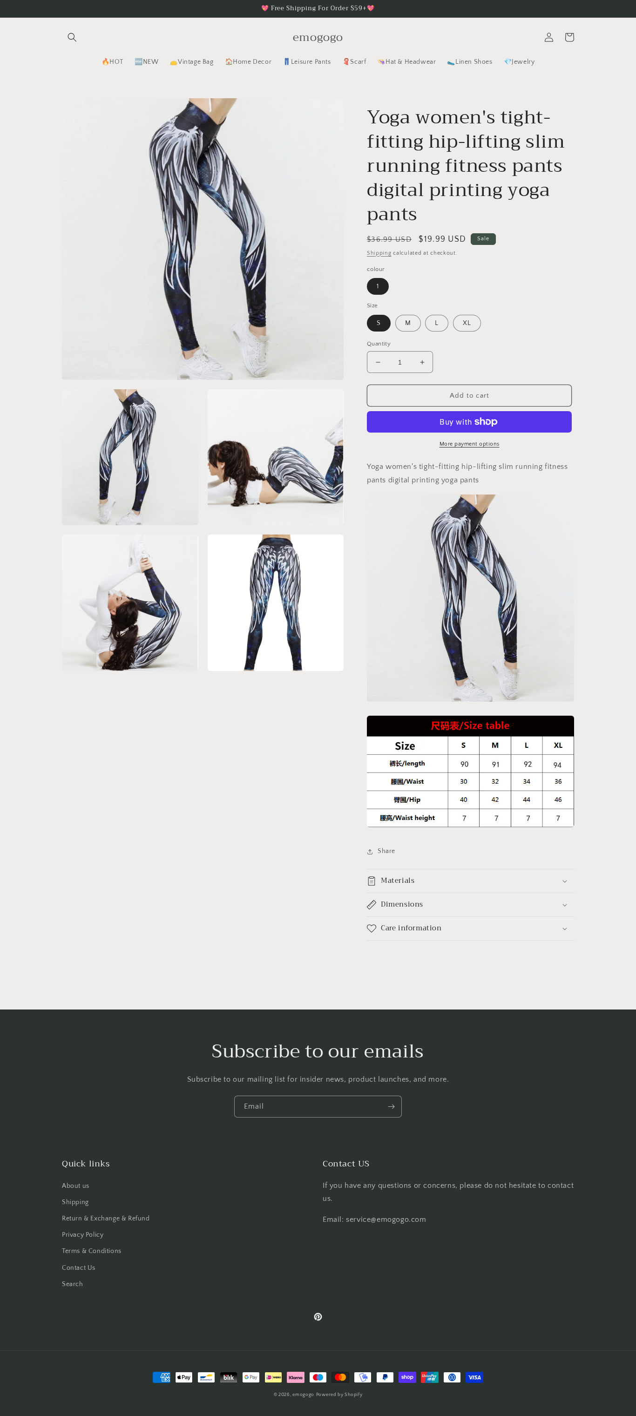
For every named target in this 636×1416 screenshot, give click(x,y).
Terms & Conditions (92, 1251)
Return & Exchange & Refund (106, 1218)
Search (72, 1284)
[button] (72, 37)
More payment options (470, 444)
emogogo (303, 1394)
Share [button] (386, 851)
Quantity (379, 343)
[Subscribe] (391, 1107)
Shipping (379, 253)
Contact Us (78, 1268)
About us (75, 1186)
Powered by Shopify (339, 1394)
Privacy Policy (82, 1235)
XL (467, 323)
